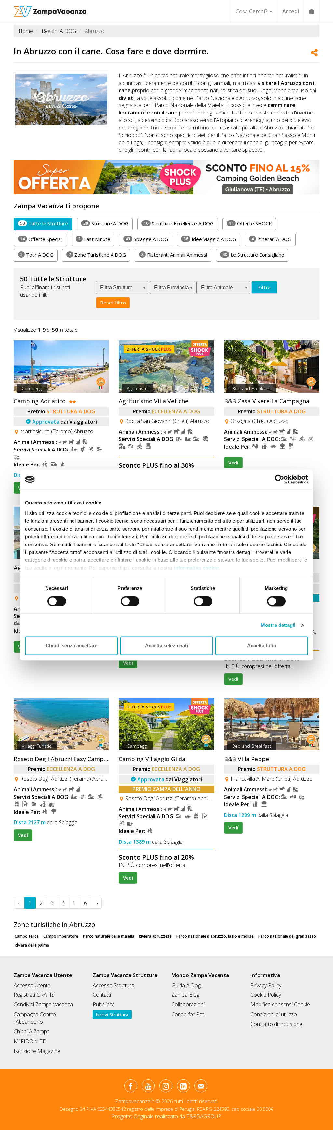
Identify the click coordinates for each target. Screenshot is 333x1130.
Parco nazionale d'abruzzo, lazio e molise (215, 936)
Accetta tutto (261, 646)
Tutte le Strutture (44, 223)
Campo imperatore (60, 936)
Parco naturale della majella (108, 936)
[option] (166, 177)
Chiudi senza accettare (71, 646)
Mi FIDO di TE (30, 1041)
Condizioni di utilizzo (273, 1014)
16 (146, 223)
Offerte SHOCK (250, 223)
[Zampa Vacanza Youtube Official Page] (148, 1087)
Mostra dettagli (278, 625)
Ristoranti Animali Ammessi (174, 254)
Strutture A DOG (105, 223)
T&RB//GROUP (203, 1116)
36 (185, 239)
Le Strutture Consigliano (253, 254)
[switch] (127, 599)
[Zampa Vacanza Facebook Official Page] (130, 1087)
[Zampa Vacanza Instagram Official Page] (165, 1087)
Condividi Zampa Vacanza (43, 1004)
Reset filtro (113, 302)
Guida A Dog (186, 985)
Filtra (264, 287)
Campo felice (27, 936)
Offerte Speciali (41, 239)
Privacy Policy (265, 985)
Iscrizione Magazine (37, 1051)
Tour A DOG (36, 254)
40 (224, 254)
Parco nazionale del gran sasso (287, 936)
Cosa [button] (252, 11)
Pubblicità (104, 1004)
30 (85, 223)
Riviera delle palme (32, 945)
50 (22, 223)
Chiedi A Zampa (32, 1031)
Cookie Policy (265, 994)
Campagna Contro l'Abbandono (35, 1018)
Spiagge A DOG (147, 239)
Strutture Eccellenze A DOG (179, 223)
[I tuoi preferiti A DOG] (311, 11)
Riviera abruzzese (155, 936)
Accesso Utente (32, 985)
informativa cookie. (196, 568)
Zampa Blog (185, 994)
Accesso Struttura (113, 985)
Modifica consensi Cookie (280, 1004)
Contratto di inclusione (276, 1024)
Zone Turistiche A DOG (97, 254)
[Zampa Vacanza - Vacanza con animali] (50, 8)
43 (128, 239)
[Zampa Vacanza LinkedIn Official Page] (183, 1087)
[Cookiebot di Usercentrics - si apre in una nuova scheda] (279, 479)
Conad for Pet (187, 1014)
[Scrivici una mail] (200, 1087)
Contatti (102, 994)
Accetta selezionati (166, 646)
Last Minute (94, 239)
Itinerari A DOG (271, 239)
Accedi (290, 11)
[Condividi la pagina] (314, 53)
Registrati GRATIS (34, 994)
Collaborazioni (188, 1004)
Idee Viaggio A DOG (209, 239)
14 (231, 223)
